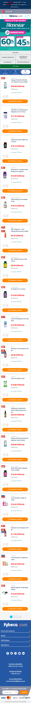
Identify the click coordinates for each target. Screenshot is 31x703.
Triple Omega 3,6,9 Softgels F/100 (19, 200)
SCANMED (13, 585)
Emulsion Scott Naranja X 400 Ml (20, 528)
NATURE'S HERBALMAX (16, 197)
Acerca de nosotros (8, 631)
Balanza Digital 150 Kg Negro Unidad (19, 588)
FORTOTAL (13, 496)
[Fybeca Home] (15, 16)
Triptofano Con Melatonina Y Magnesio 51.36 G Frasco (19, 111)
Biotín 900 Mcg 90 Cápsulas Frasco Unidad (19, 469)
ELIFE (12, 227)
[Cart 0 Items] (29, 15)
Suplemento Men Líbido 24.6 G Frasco (19, 140)
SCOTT (12, 347)
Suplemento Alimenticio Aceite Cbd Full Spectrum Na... (18, 410)
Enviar (24, 692)
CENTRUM (13, 376)
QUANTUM (13, 167)
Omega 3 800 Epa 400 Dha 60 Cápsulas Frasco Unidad (19, 439)
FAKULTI (12, 138)
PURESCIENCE (14, 78)
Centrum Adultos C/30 (17, 378)
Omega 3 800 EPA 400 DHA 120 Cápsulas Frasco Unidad (19, 81)
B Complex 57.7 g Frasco (18, 289)
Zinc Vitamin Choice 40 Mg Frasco (19, 260)
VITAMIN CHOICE (14, 257)
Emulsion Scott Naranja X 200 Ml (20, 349)
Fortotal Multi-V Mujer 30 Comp (18, 499)
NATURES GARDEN (15, 317)
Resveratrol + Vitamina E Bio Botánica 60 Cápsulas (19, 170)
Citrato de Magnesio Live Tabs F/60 (20, 319)
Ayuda (3, 635)
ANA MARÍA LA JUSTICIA (16, 108)
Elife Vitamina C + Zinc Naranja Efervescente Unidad (19, 230)
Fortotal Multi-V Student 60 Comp (19, 558)
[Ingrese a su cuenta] (26, 16)
